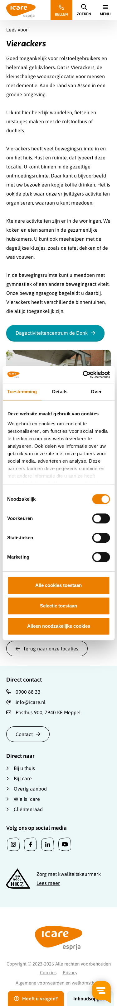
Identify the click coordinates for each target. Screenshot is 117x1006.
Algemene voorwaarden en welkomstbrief (58, 982)
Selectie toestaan (58, 605)
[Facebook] (30, 844)
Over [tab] (96, 391)
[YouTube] (65, 844)
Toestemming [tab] (22, 391)
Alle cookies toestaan (58, 585)
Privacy (70, 972)
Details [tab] (59, 391)
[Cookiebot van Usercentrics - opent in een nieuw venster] (83, 375)
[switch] (101, 518)
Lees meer (48, 883)
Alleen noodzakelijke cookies (58, 626)
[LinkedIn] (48, 844)
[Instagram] (13, 844)
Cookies (48, 972)
